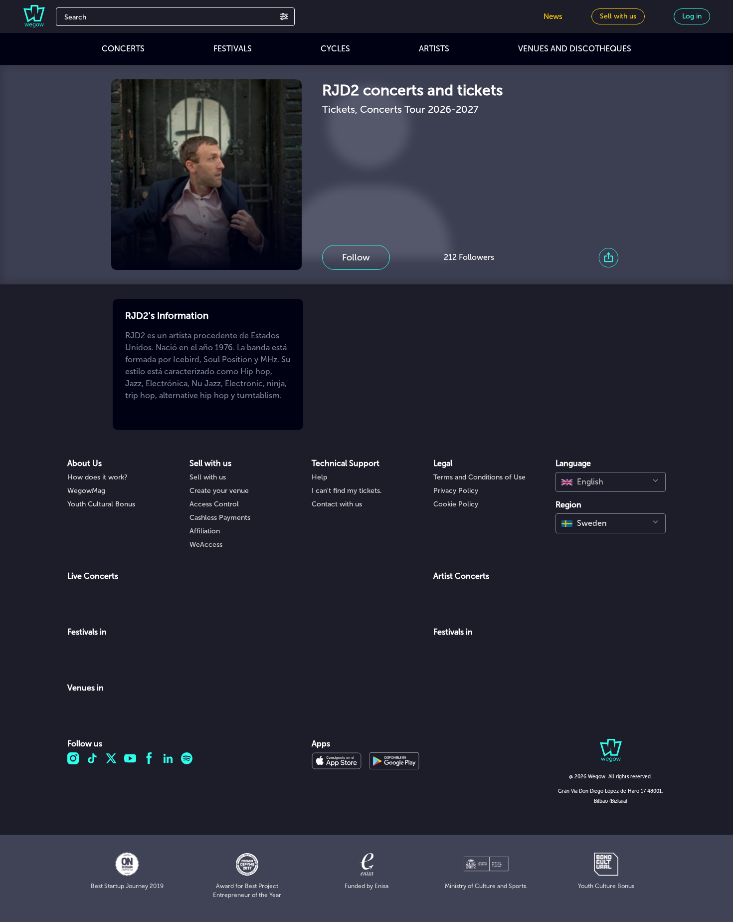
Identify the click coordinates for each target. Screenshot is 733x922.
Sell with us (207, 477)
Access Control (214, 504)
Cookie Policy (455, 504)
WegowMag (86, 490)
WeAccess (205, 544)
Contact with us (337, 504)
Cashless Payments (219, 517)
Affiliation (204, 531)
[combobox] (610, 481)
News (553, 16)
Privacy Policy (455, 490)
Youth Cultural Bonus (101, 504)
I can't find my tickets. (347, 490)
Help (319, 477)
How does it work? (97, 477)
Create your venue (219, 490)
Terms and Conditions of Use (479, 477)
